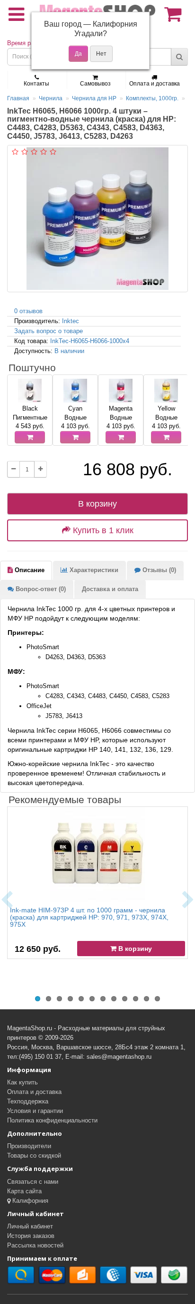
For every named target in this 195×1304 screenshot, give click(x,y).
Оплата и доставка (154, 83)
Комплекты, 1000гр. (152, 98)
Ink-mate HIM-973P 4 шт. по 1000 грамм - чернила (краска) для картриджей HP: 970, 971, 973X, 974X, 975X (89, 917)
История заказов (30, 1235)
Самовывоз (95, 83)
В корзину (97, 503)
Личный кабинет (30, 1226)
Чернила (50, 98)
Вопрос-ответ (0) (40, 589)
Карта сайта (24, 1191)
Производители (29, 1146)
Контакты (36, 83)
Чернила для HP (94, 98)
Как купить (22, 1082)
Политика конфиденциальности (52, 1120)
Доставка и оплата (110, 589)
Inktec (70, 321)
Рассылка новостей (35, 1245)
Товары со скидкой (34, 1155)
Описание (28, 570)
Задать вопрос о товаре (48, 331)
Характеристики (93, 570)
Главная (18, 98)
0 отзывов (28, 311)
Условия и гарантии (35, 1110)
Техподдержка (27, 1101)
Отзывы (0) (158, 570)
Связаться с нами (32, 1181)
